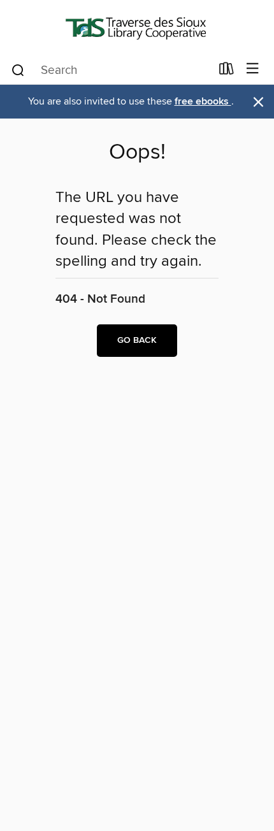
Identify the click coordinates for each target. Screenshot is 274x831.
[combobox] (110, 70)
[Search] (18, 69)
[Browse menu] (252, 69)
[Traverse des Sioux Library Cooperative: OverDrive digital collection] (137, 27)
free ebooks (203, 101)
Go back (137, 340)
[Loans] (226, 71)
